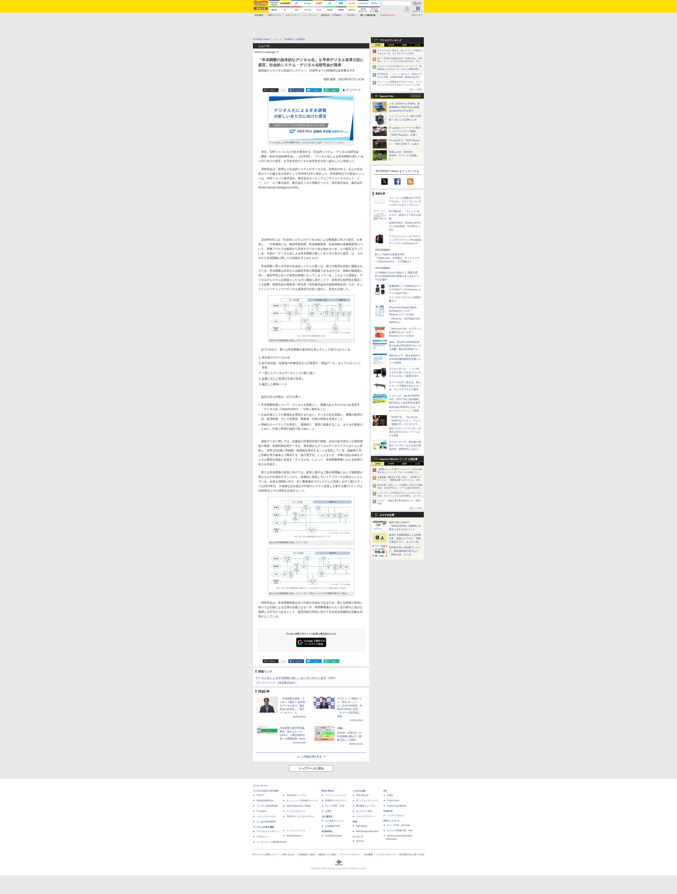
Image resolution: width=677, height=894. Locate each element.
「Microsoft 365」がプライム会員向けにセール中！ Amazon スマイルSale (405, 332)
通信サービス (274, 15)
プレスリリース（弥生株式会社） (277, 682)
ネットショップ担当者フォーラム (302, 800)
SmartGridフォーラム (296, 795)
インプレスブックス (296, 830)
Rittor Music (328, 791)
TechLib (360, 841)
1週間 (404, 45)
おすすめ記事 (387, 515)
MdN (355, 821)
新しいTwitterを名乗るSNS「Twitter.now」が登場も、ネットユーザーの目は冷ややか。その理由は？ (397, 258)
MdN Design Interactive (367, 831)
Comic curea (393, 800)
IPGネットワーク (391, 821)
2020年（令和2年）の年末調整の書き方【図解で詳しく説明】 (349, 736)
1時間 (377, 45)
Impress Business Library (298, 806)
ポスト (273, 90)
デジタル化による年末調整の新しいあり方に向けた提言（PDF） (297, 678)
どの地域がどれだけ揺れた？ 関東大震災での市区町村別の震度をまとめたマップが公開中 (397, 276)
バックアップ (309, 15)
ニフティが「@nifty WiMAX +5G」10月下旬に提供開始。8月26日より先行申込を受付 (405, 399)
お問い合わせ (288, 854)
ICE (385, 791)
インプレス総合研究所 (267, 806)
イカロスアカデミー (365, 816)
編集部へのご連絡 (327, 854)
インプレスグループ (385, 854)
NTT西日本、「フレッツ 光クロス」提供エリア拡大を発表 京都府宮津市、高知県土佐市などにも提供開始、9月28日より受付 (399, 77)
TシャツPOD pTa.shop (398, 825)
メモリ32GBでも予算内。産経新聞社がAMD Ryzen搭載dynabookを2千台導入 (404, 107)
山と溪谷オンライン (334, 821)
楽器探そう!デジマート (336, 800)
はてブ (316, 90)
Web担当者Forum (265, 800)
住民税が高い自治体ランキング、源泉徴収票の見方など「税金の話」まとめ (405, 551)
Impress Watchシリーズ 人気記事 (399, 459)
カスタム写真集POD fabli (400, 830)
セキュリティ (292, 15)
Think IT (260, 795)
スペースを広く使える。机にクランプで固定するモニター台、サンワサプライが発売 (405, 386)
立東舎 (328, 811)
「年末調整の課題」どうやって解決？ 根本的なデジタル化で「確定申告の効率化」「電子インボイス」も (292, 705)
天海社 (390, 795)
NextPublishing (293, 836)
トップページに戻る (311, 768)
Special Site (387, 96)
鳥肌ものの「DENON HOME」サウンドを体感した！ (404, 155)
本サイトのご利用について (265, 854)
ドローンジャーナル (266, 816)
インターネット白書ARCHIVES (271, 842)
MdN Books (361, 826)
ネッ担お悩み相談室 (266, 821)
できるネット (263, 836)
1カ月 (417, 45)
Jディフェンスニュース (367, 800)
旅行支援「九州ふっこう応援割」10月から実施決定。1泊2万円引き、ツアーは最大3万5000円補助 (399, 488)
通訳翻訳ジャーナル (365, 806)
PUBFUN (387, 811)
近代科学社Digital (333, 836)
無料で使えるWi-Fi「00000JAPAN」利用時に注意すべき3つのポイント (405, 526)
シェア (298, 90)
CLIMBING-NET (332, 826)
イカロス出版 (359, 791)
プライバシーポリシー (350, 854)
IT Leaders (262, 811)
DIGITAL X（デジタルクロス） (300, 816)
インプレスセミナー (296, 811)
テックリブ (358, 836)
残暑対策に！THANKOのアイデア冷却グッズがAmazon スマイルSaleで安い (405, 289)
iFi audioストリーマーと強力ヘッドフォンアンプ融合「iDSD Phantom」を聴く (405, 131)
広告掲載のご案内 (306, 854)
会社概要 (368, 854)
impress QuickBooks (397, 806)
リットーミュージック (335, 795)
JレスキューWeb (364, 811)
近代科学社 (327, 831)
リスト (283, 90)
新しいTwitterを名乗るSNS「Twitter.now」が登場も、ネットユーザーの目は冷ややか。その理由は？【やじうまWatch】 (399, 61)
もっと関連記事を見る (309, 756)
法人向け (351, 15)
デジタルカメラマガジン (268, 831)
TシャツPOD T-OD (334, 806)
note (334, 90)
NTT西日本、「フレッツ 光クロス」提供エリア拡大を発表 (405, 215)
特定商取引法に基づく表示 (412, 854)
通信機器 (259, 15)
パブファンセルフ (395, 815)
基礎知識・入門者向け (331, 15)
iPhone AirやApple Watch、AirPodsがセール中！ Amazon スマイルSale (404, 311)
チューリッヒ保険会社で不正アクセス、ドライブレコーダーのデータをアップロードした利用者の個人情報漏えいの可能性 (399, 85)
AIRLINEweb (362, 795)
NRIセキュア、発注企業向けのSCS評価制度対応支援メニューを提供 (405, 359)
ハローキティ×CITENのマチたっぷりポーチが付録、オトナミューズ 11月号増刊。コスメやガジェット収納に (400, 496)
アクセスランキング (391, 40)
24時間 (391, 45)
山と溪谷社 (327, 816)
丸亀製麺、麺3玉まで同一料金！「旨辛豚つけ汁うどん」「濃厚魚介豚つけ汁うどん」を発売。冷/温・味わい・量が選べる (399, 480)
